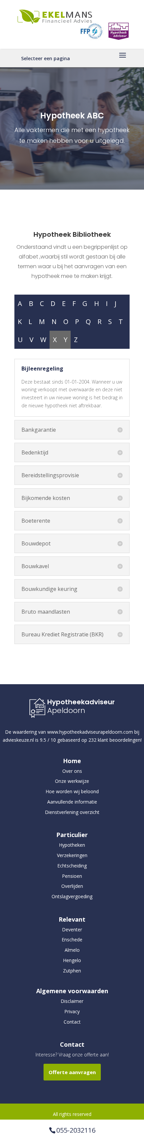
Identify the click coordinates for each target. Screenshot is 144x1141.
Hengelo (72, 960)
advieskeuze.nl (18, 740)
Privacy (72, 1011)
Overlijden (72, 886)
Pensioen (72, 876)
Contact (72, 1022)
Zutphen (72, 970)
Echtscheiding (72, 865)
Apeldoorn (66, 710)
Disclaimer (72, 1001)
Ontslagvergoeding (72, 896)
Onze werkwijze (72, 781)
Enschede (72, 939)
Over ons (72, 771)
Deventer (72, 929)
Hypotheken (72, 845)
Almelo (72, 950)
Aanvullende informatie (72, 802)
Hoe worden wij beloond (72, 791)
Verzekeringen (72, 855)
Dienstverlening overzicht (72, 812)
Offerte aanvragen (72, 1072)
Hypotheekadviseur (81, 702)
